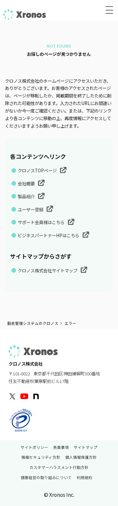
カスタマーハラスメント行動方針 (59, 468)
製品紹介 (27, 196)
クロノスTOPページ (38, 170)
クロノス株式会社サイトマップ (48, 270)
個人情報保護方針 (81, 457)
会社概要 (27, 183)
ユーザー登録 (31, 209)
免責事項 (61, 448)
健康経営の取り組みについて (46, 478)
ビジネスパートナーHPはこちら (49, 235)
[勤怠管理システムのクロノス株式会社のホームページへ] (24, 14)
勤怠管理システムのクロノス (32, 323)
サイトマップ (85, 448)
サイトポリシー (34, 448)
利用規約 (84, 478)
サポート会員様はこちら (42, 222)
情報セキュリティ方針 (40, 457)
